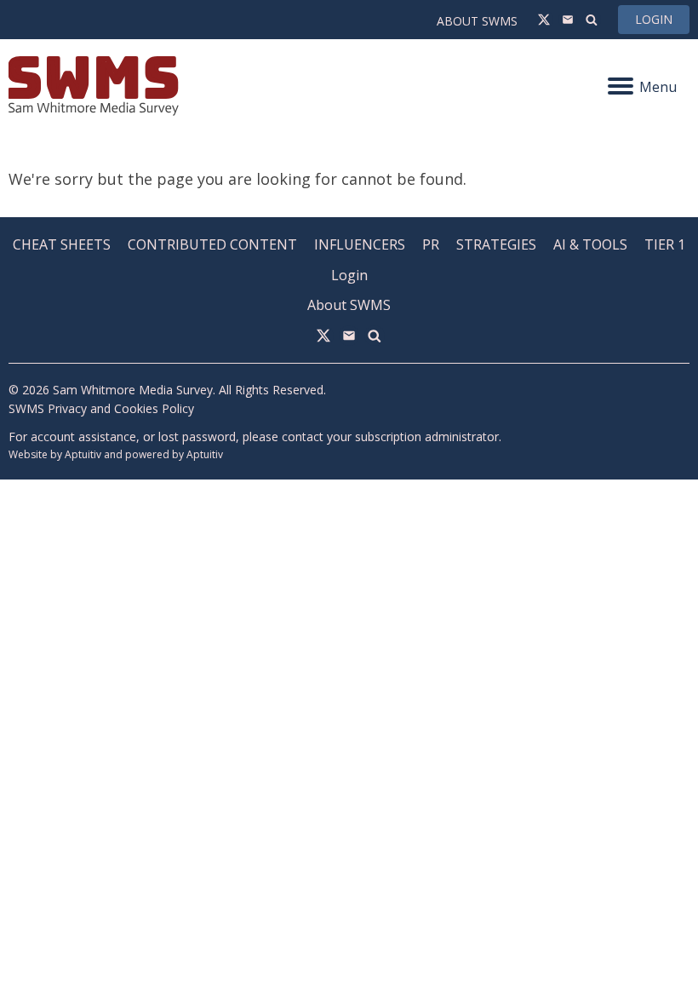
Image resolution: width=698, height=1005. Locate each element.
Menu (658, 87)
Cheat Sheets (62, 244)
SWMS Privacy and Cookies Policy (101, 408)
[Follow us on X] (544, 19)
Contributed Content (212, 244)
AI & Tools (590, 244)
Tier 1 (664, 244)
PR (430, 244)
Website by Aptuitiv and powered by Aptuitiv (116, 454)
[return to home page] (179, 86)
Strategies (496, 244)
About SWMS (477, 21)
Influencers (359, 244)
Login (653, 19)
